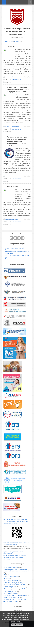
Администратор (16, 79)
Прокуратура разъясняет (11, 580)
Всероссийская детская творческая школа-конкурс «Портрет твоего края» (18, 89)
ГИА (5, 575)
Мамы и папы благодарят (11, 597)
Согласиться (17, 624)
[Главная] (17, 24)
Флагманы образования (11, 590)
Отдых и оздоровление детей (13, 582)
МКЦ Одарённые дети (10, 593)
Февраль (16, 41)
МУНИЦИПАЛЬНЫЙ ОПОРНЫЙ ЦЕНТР (16, 584)
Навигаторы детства (11, 219)
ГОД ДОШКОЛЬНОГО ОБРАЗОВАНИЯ (15, 595)
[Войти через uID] (11, 238)
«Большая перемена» (10, 592)
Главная (6, 41)
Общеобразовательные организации (14, 555)
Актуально (7, 578)
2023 (11, 41)
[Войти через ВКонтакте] (15, 238)
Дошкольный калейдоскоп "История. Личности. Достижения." (15, 600)
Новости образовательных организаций (16, 571)
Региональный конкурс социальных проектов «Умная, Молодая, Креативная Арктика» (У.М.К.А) (17, 141)
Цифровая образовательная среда (14, 588)
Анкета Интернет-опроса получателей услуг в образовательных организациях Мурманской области (15, 521)
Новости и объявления (12, 77)
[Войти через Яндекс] (19, 238)
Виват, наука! (12, 186)
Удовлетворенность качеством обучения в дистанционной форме (16, 543)
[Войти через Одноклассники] (22, 238)
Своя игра (11, 46)
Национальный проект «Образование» (15, 569)
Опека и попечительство (11, 576)
